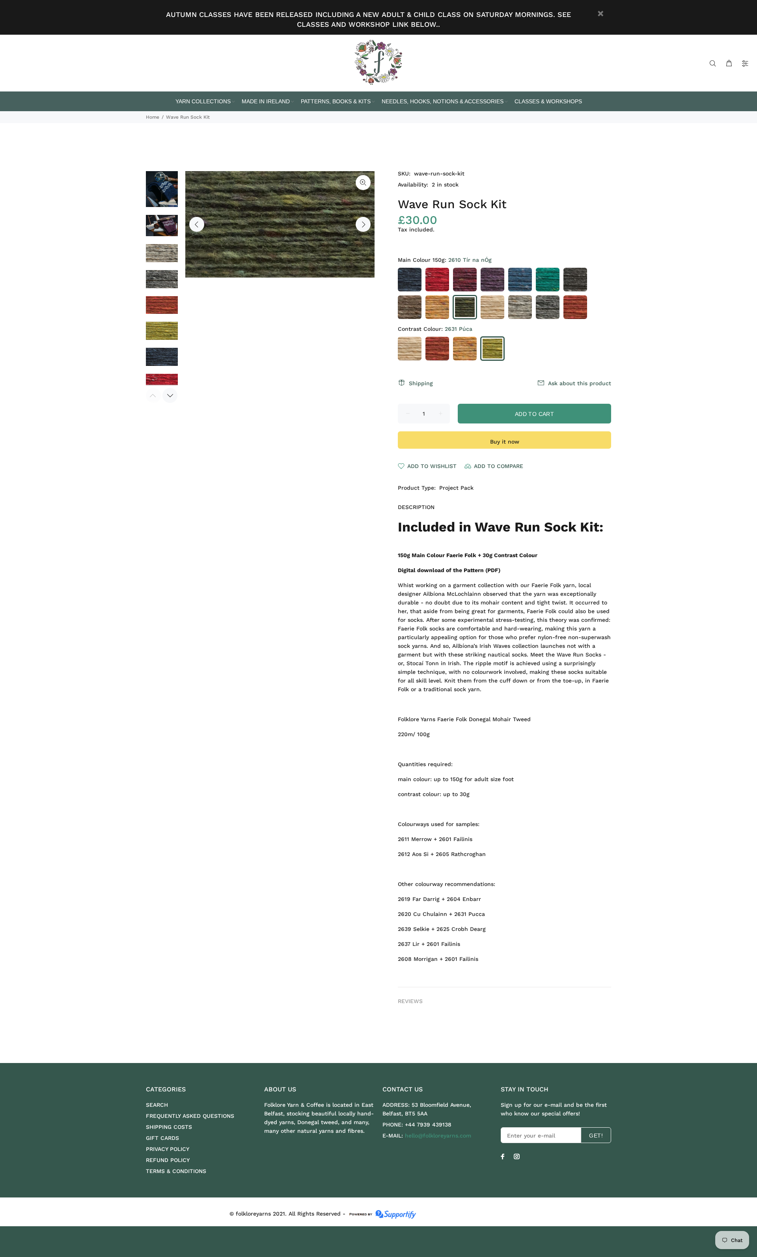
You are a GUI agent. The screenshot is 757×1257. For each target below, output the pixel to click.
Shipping (421, 383)
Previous (196, 224)
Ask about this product (579, 383)
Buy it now (504, 441)
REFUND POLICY (168, 1160)
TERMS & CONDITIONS (176, 1171)
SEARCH (157, 1105)
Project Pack (456, 488)
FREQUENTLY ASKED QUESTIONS (190, 1116)
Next (363, 224)
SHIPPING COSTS (169, 1127)
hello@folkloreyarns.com (438, 1135)
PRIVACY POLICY (167, 1149)
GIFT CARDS (162, 1138)
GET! (596, 1135)
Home (152, 117)
